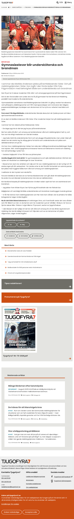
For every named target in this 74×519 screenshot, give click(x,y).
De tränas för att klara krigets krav (25, 407)
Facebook (12, 236)
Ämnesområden (17, 7)
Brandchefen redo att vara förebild (19, 251)
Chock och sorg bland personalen (19, 273)
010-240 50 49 (6, 482)
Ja (11, 224)
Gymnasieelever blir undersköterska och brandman (52, 7)
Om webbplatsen (32, 487)
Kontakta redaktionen (33, 484)
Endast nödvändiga (11, 512)
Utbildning (27, 7)
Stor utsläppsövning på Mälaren (24, 431)
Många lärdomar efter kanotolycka (25, 385)
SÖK (61, 2)
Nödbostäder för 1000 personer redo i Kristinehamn (25, 267)
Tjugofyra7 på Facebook (62, 477)
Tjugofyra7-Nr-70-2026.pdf (15, 356)
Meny (69, 2)
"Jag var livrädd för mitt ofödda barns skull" (22, 262)
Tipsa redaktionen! (13, 283)
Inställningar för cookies (10, 504)
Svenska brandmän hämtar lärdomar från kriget (24, 256)
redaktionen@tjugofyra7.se (10, 487)
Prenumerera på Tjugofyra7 (17, 297)
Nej (23, 224)
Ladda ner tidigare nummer (35, 477)
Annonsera (30, 480)
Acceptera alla (31, 512)
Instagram (25, 236)
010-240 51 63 (5, 478)
